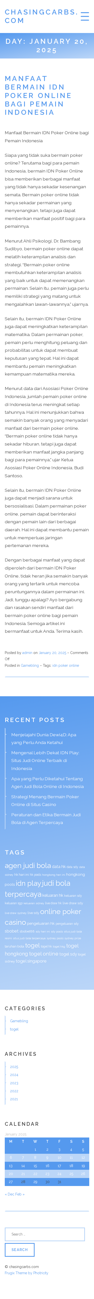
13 (11, 1166)
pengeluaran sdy (67, 924)
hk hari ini (21, 874)
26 (83, 1174)
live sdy (33, 913)
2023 (14, 1083)
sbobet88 (27, 931)
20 (11, 1174)
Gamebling (30, 666)
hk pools (35, 874)
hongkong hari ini (53, 874)
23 (47, 1174)
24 (59, 1174)
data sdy (72, 867)
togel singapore (31, 961)
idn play (28, 883)
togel (32, 945)
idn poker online (65, 666)
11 (71, 1158)
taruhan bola (14, 946)
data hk (59, 866)
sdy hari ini (43, 931)
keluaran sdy (73, 896)
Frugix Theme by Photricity (26, 1273)
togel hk (46, 946)
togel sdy (68, 954)
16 (47, 1166)
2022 (14, 1091)
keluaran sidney (34, 903)
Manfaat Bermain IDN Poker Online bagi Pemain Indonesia (38, 95)
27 (11, 1182)
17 (59, 1166)
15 (35, 1166)
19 (83, 1166)
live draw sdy (73, 903)
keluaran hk (52, 895)
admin (27, 653)
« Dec (9, 1194)
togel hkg (59, 946)
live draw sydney (16, 913)
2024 (14, 1075)
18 (71, 1166)
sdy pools (57, 931)
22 (35, 1174)
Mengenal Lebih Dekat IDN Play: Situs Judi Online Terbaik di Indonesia (45, 760)
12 (83, 1158)
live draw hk (53, 903)
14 (23, 1166)
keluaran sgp (14, 903)
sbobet (12, 931)
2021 (14, 1099)
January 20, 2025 (53, 653)
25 (71, 1174)
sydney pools (55, 938)
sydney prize (72, 938)
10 (59, 1158)
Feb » (20, 1194)
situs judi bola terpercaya (29, 938)
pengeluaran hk (41, 923)
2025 (14, 1067)
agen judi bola (28, 865)
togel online (43, 954)
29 (35, 1182)
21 (23, 1174)
